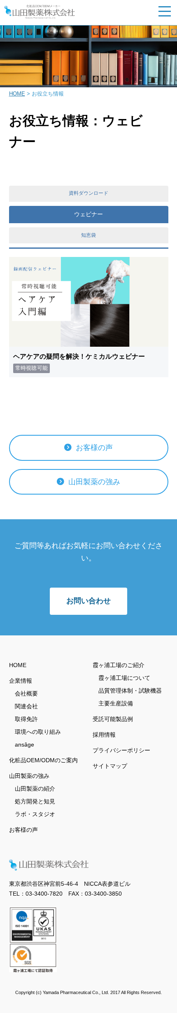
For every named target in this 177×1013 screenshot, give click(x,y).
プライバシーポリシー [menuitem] (121, 750)
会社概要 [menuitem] (26, 693)
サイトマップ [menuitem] (110, 766)
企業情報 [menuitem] (20, 680)
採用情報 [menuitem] (104, 734)
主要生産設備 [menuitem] (115, 703)
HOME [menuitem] (17, 665)
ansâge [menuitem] (24, 744)
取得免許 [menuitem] (26, 719)
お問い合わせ (88, 601)
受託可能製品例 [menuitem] (113, 719)
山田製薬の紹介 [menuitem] (35, 788)
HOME (17, 94)
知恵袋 (88, 235)
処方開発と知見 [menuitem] (35, 801)
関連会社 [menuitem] (26, 706)
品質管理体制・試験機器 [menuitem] (130, 690)
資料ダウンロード (88, 193)
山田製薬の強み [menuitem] (29, 776)
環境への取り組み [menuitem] (38, 731)
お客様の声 (93, 447)
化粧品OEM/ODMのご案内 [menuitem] (43, 760)
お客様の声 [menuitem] (23, 829)
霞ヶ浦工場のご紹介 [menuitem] (118, 665)
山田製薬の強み (93, 482)
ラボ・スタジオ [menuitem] (35, 814)
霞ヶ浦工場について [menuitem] (124, 678)
